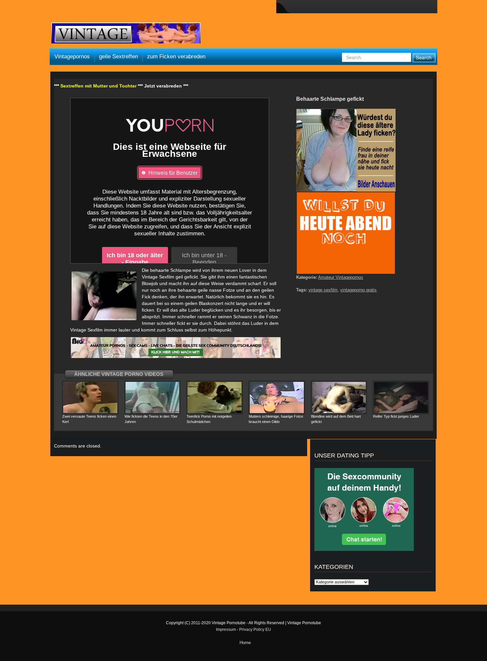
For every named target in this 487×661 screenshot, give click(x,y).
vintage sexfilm (323, 289)
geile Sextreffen (118, 56)
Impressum (226, 629)
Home (245, 642)
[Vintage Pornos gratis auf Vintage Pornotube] (125, 34)
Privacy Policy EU (255, 629)
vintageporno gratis (358, 289)
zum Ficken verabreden (176, 56)
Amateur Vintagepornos (340, 277)
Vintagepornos (72, 56)
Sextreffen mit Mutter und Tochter (98, 86)
